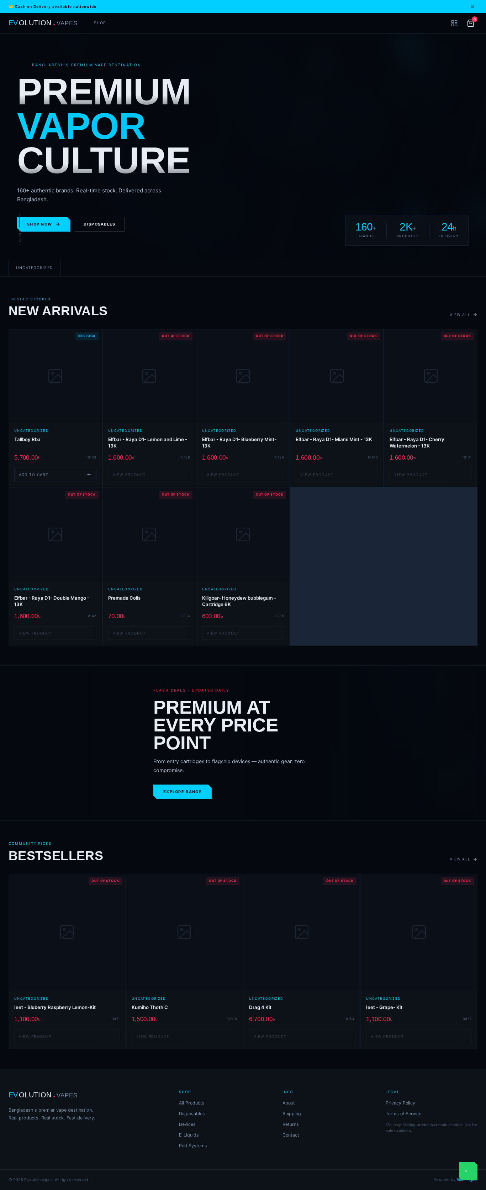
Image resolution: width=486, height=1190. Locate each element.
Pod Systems (193, 1145)
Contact (290, 1135)
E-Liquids (189, 1135)
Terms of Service (403, 1113)
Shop (100, 23)
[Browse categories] (454, 23)
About (288, 1103)
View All (460, 314)
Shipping (291, 1113)
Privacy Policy (400, 1103)
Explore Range (182, 792)
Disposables (99, 224)
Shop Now (39, 224)
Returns (290, 1124)
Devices (187, 1124)
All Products (192, 1103)
